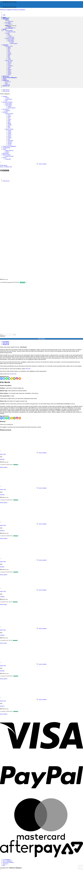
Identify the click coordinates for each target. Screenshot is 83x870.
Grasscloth (10, 21)
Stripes (9, 72)
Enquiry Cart (6, 85)
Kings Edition (11, 41)
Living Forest (11, 37)
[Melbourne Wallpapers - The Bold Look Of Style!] (12, 9)
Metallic (10, 54)
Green (9, 52)
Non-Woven (6, 109)
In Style (9, 35)
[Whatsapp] (6, 378)
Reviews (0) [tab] (6, 344)
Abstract (10, 61)
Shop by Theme (9, 60)
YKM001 (2, 635)
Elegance (10, 24)
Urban (9, 74)
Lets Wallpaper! (7, 859)
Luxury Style (11, 39)
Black (9, 48)
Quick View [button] (3, 454)
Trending (7, 33)
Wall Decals (6, 76)
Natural (4, 157)
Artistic (12, 42)
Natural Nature (13, 43)
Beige (9, 47)
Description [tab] (6, 341)
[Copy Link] (11, 378)
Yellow (9, 59)
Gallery (5, 79)
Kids (9, 34)
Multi (9, 55)
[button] (4, 15)
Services (12, 374)
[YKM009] (6, 89)
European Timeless (9, 38)
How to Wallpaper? (7, 861)
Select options (3, 467)
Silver (9, 58)
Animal (9, 63)
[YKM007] (6, 91)
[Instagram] (17, 378)
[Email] (14, 378)
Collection (5, 45)
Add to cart (3, 336)
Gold (9, 51)
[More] (19, 378)
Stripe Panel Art (11, 27)
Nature (9, 70)
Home (4, 17)
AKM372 (2, 706)
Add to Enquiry (41, 338)
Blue (9, 50)
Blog (6, 83)
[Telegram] (9, 378)
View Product (3, 604)
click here (28, 368)
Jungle (9, 67)
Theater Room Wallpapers (10, 77)
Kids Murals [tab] (6, 343)
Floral (9, 64)
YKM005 (2, 596)
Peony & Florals (11, 32)
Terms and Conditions (8, 862)
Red (9, 56)
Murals (4, 29)
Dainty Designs (9, 30)
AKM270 (2, 530)
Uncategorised (6, 147)
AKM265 (2, 459)
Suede (6, 25)
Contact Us (6, 80)
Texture (9, 73)
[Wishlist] (0, 626)
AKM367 (2, 567)
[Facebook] (1, 378)
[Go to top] (0, 869)
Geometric (10, 65)
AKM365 (2, 671)
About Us (7, 84)
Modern (9, 26)
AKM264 (2, 494)
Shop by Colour (9, 46)
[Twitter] (4, 378)
